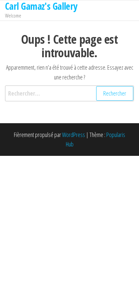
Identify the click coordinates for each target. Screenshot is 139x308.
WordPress (73, 135)
